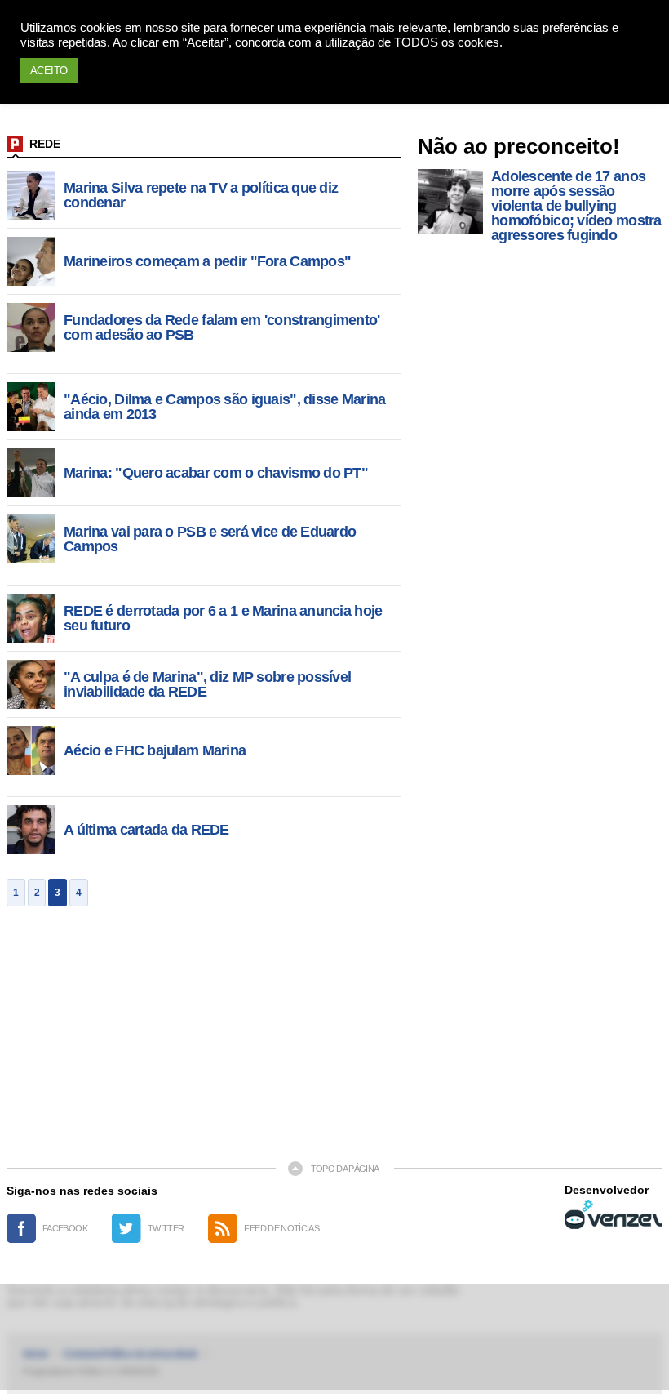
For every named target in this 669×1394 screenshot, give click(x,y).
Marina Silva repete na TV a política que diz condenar (201, 195)
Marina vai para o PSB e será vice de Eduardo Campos (210, 539)
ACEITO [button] (49, 71)
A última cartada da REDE (146, 829)
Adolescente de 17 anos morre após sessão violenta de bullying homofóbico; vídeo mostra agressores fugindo (576, 206)
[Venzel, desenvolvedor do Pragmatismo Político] (613, 1214)
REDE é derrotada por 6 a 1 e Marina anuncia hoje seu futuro (223, 618)
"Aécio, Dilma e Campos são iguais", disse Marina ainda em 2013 (224, 406)
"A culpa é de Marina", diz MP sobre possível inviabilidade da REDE (207, 684)
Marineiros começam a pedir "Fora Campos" (207, 261)
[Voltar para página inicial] (15, 144)
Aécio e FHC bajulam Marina (155, 750)
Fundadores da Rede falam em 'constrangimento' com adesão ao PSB (222, 327)
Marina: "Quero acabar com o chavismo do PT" (216, 472)
